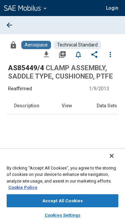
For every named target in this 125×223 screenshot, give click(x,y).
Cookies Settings (62, 215)
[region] (62, 186)
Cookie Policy (22, 187)
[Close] (112, 156)
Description (26, 105)
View (67, 105)
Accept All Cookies (62, 200)
